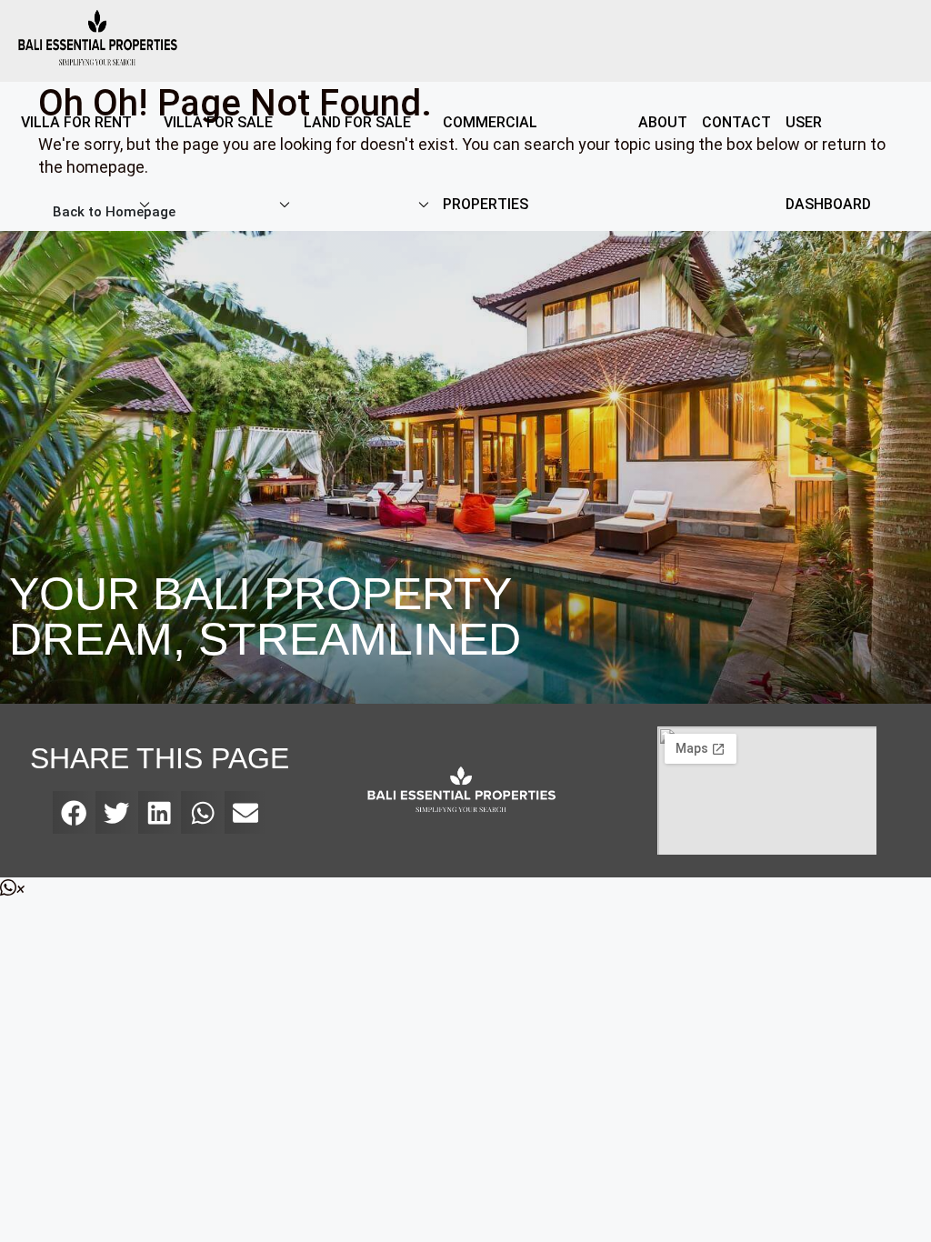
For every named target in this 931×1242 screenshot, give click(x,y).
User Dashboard (828, 163)
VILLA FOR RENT (76, 122)
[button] (74, 812)
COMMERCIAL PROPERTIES (490, 163)
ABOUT (662, 122)
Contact (736, 122)
